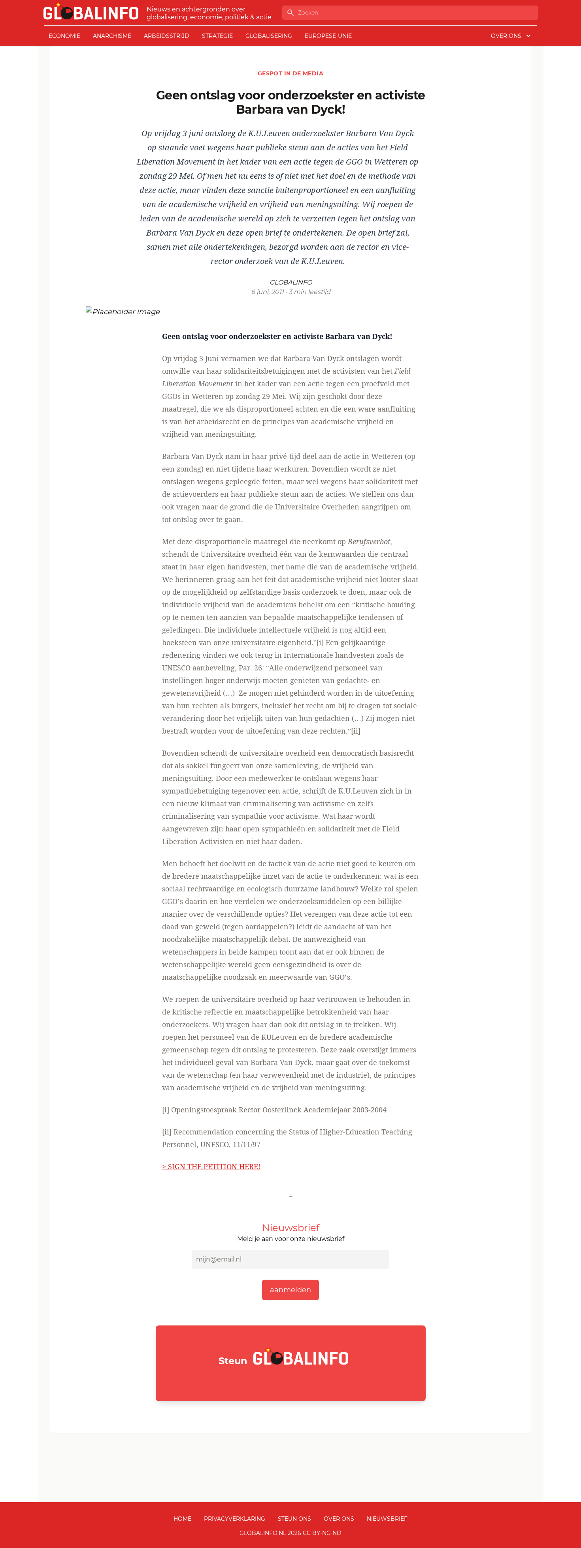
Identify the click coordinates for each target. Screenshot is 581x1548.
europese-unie (328, 35)
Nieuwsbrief (387, 1518)
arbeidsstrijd (166, 35)
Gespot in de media (290, 73)
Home (182, 1518)
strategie (217, 35)
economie (64, 35)
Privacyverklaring (234, 1518)
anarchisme (112, 35)
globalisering (268, 35)
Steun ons (294, 1518)
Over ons (339, 1518)
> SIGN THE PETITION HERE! (211, 1166)
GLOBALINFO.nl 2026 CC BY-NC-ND (290, 1533)
